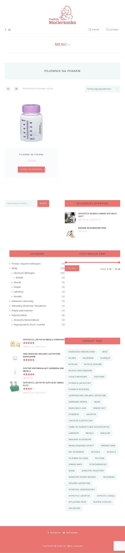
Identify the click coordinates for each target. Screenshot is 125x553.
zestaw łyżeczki (102, 502)
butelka (73, 364)
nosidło (111, 452)
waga (72, 471)
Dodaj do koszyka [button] (31, 169)
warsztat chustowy (93, 471)
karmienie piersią (78, 402)
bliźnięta (105, 358)
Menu (61, 44)
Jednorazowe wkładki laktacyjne (87, 396)
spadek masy (75, 464)
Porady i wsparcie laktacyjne (26, 263)
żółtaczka (74, 508)
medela (89, 433)
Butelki (19, 277)
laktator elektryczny (81, 421)
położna (99, 458)
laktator (91, 414)
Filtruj (72, 268)
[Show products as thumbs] (8, 89)
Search (43, 203)
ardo (105, 352)
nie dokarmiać (76, 452)
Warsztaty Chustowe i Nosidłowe (29, 306)
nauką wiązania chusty (81, 446)
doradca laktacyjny (80, 383)
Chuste (17, 282)
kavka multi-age (77, 408)
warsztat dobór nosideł (82, 477)
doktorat (99, 377)
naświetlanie (108, 446)
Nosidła (17, 296)
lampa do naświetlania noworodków (89, 427)
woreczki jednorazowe (82, 490)
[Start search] (107, 30)
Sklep (95, 30)
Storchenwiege (98, 464)
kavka (97, 402)
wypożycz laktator (79, 496)
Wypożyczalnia (19, 315)
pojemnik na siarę (78, 458)
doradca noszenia (79, 389)
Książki (17, 287)
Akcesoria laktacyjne (24, 273)
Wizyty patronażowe (22, 310)
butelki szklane (93, 364)
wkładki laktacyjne (79, 483)
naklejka (105, 433)
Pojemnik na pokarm (31, 154)
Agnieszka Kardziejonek (82, 352)
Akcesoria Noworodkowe (26, 320)
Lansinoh (74, 433)
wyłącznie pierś (77, 502)
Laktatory (19, 292)
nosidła (95, 452)
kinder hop (99, 408)
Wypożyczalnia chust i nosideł (29, 324)
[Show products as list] (16, 89)
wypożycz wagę (105, 496)
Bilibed (72, 358)
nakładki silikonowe (80, 439)
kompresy (74, 414)
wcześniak (109, 477)
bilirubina (88, 358)
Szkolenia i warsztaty (23, 301)
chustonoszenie (78, 377)
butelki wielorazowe (80, 371)
